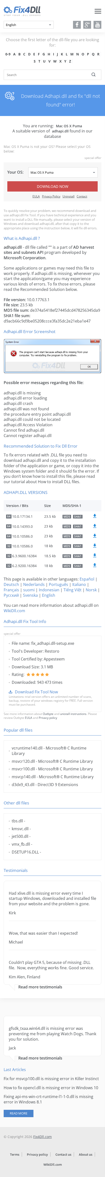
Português (58, 584)
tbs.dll (17, 821)
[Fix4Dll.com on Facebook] (77, 24)
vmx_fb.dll (21, 844)
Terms (14, 1154)
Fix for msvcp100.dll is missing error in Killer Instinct (51, 1078)
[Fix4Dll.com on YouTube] (97, 24)
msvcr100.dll (23, 769)
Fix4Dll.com (42, 1136)
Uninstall (68, 196)
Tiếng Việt (72, 590)
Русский (11, 595)
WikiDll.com (14, 610)
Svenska (30, 595)
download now (52, 186)
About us (85, 1154)
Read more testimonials (40, 987)
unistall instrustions (73, 714)
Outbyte (48, 714)
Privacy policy (48, 718)
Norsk (91, 590)
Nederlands (34, 584)
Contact (82, 196)
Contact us (63, 1154)
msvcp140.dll (24, 776)
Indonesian (49, 590)
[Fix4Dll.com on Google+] (87, 24)
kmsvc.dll (20, 828)
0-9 (7, 54)
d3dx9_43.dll (23, 784)
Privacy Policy (51, 196)
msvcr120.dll (23, 761)
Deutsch (11, 584)
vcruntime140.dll (27, 748)
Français (11, 590)
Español (87, 579)
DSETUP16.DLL (25, 852)
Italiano (79, 584)
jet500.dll (20, 836)
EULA (36, 196)
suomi (29, 590)
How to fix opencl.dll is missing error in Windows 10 (51, 1087)
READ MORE (18, 1113)
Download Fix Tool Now (36, 692)
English (48, 595)
